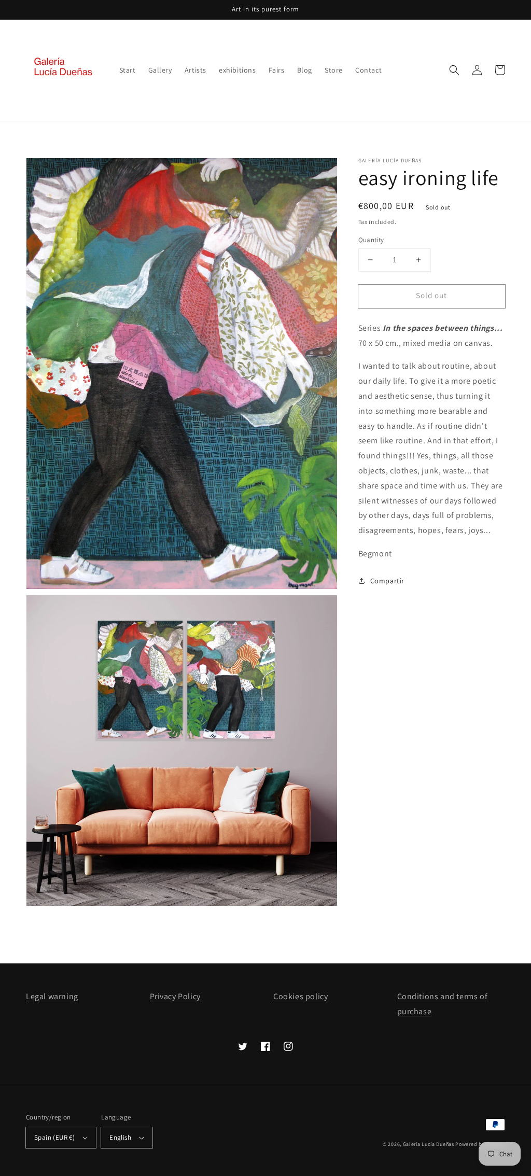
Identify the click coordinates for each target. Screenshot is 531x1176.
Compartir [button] (387, 580)
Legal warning (52, 996)
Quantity (371, 239)
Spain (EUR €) (54, 1137)
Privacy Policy (175, 996)
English (120, 1137)
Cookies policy (300, 996)
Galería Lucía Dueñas (428, 1144)
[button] (454, 70)
